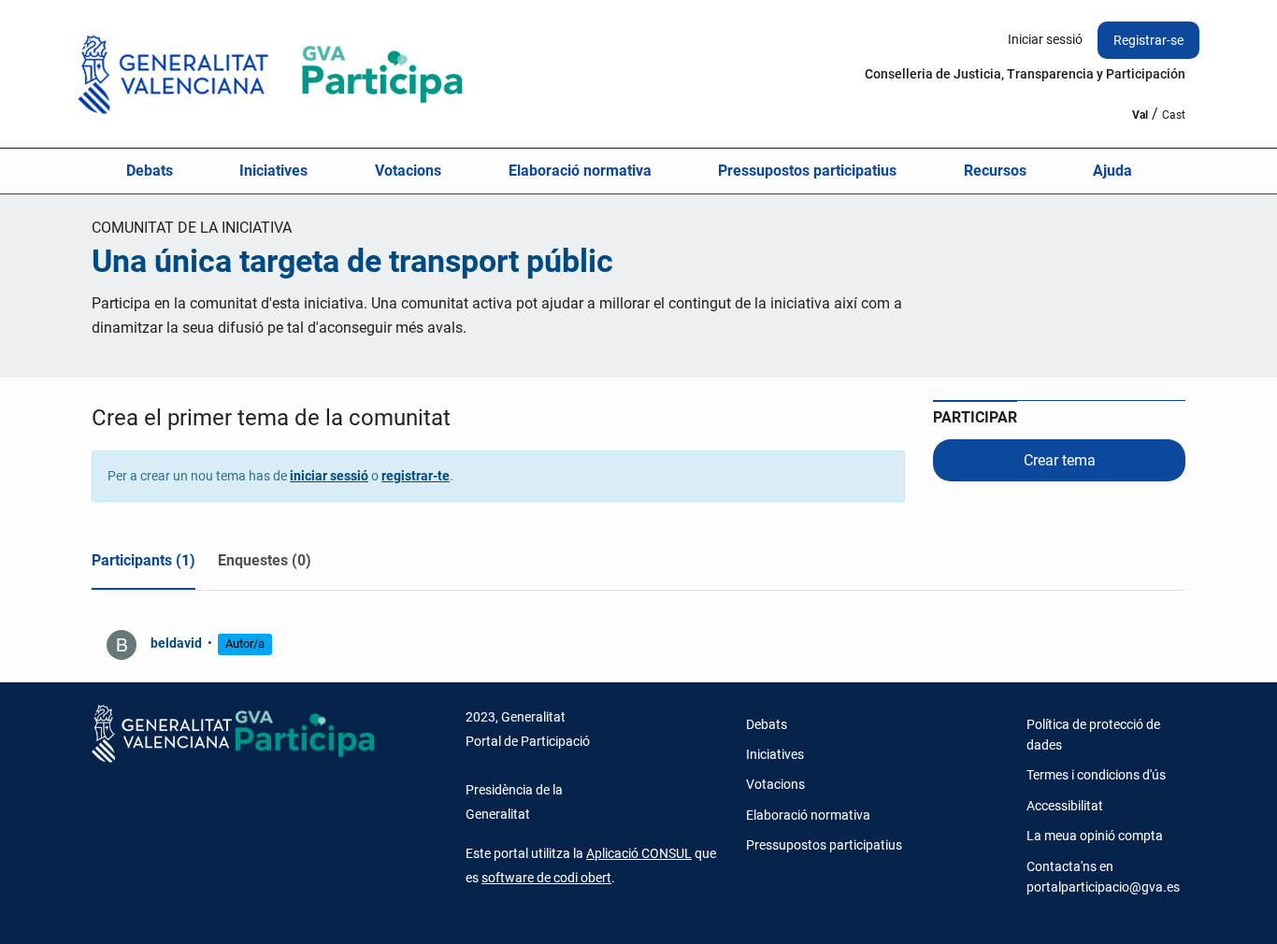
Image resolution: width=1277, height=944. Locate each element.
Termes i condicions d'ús (1096, 774)
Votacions (408, 170)
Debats (149, 170)
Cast (1173, 115)
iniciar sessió (329, 475)
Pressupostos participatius (807, 170)
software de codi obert (546, 877)
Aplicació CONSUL (639, 853)
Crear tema (1060, 460)
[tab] (143, 564)
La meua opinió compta (1094, 835)
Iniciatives (273, 170)
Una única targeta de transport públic (352, 260)
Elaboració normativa (580, 170)
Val (1140, 115)
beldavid (176, 643)
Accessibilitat (1064, 805)
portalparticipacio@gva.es (1103, 887)
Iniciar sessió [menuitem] (1045, 39)
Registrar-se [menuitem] (1148, 40)
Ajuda (1112, 170)
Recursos (995, 170)
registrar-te (415, 475)
